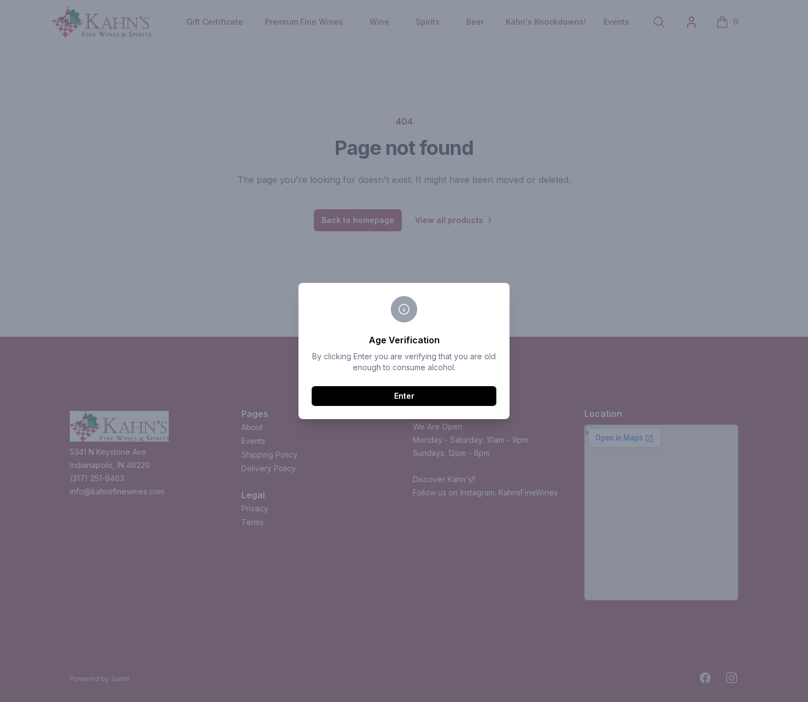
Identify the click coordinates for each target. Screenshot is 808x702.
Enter (404, 395)
